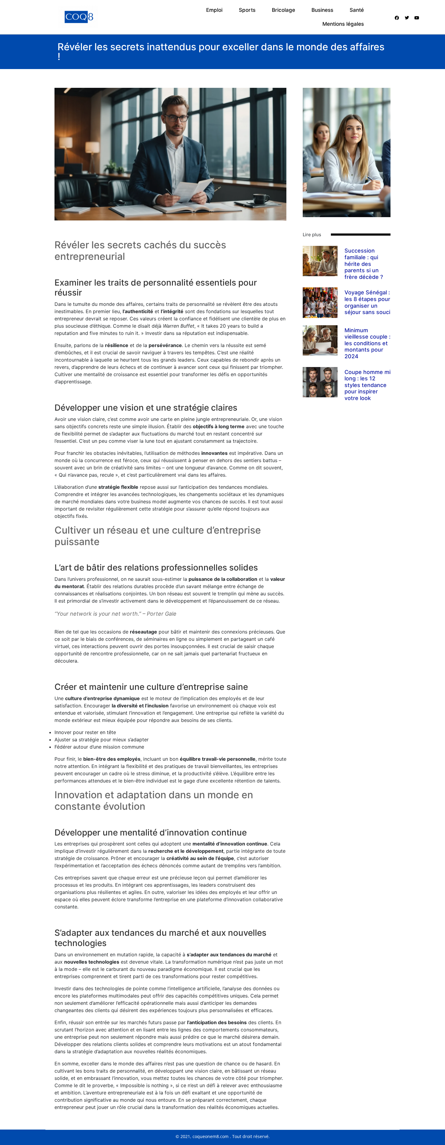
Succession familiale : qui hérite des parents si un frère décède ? (363, 263)
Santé (357, 10)
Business (322, 10)
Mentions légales (343, 24)
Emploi (214, 10)
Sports (247, 10)
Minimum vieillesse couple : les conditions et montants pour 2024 (367, 343)
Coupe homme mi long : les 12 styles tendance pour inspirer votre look (367, 385)
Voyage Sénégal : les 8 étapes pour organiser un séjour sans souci (367, 302)
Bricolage (283, 10)
